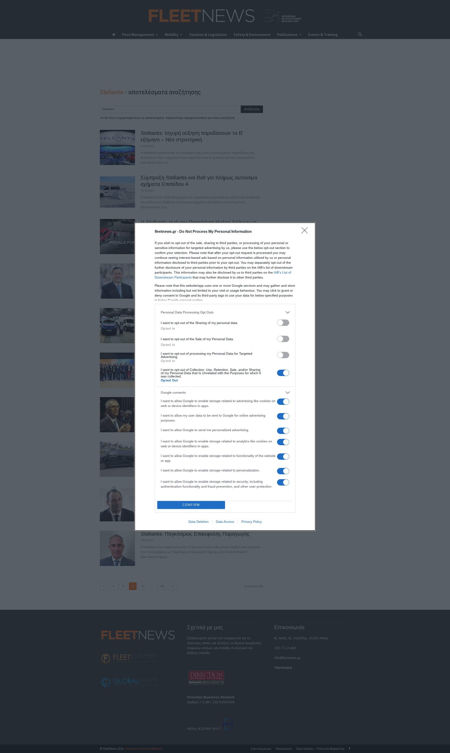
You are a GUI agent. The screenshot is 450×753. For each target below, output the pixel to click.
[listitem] (225, 312)
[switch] (283, 323)
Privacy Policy (251, 521)
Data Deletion (198, 521)
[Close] (306, 231)
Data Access (225, 521)
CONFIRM (191, 505)
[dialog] (225, 377)
